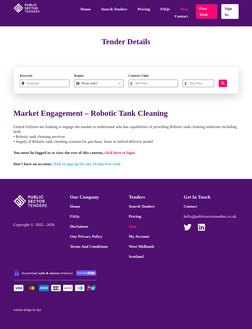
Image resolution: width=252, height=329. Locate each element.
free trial (203, 11)
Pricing (144, 9)
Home (86, 9)
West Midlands (141, 246)
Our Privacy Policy (86, 236)
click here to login (120, 152)
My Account (139, 236)
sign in (228, 11)
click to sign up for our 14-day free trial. (87, 164)
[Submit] (223, 83)
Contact (181, 16)
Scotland (136, 256)
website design (22, 309)
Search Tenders (114, 9)
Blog (184, 9)
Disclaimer (79, 226)
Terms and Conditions (89, 246)
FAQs (165, 9)
